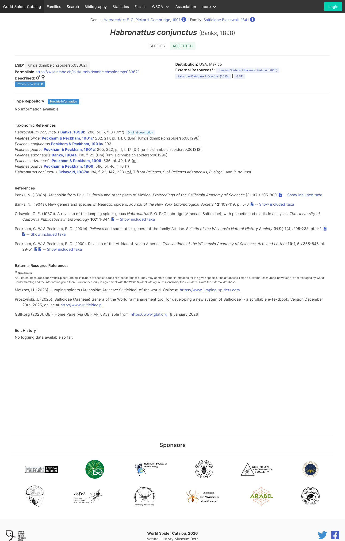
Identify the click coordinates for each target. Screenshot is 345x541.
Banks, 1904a (64, 155)
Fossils (140, 6)
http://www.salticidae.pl (82, 305)
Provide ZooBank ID (30, 84)
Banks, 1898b (72, 132)
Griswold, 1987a (73, 172)
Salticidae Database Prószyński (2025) (203, 76)
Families (54, 6)
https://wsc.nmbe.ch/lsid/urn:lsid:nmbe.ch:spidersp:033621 (87, 71)
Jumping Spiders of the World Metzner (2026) (247, 70)
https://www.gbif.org (149, 314)
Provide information (63, 101)
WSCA (157, 6)
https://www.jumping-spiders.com (210, 290)
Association (185, 6)
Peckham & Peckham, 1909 (76, 160)
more (206, 6)
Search (73, 6)
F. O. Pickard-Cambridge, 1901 (142, 19)
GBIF (239, 76)
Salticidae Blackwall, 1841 (226, 19)
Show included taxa (304, 195)
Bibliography (95, 6)
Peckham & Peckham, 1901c (67, 138)
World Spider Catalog (22, 6)
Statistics (120, 6)
